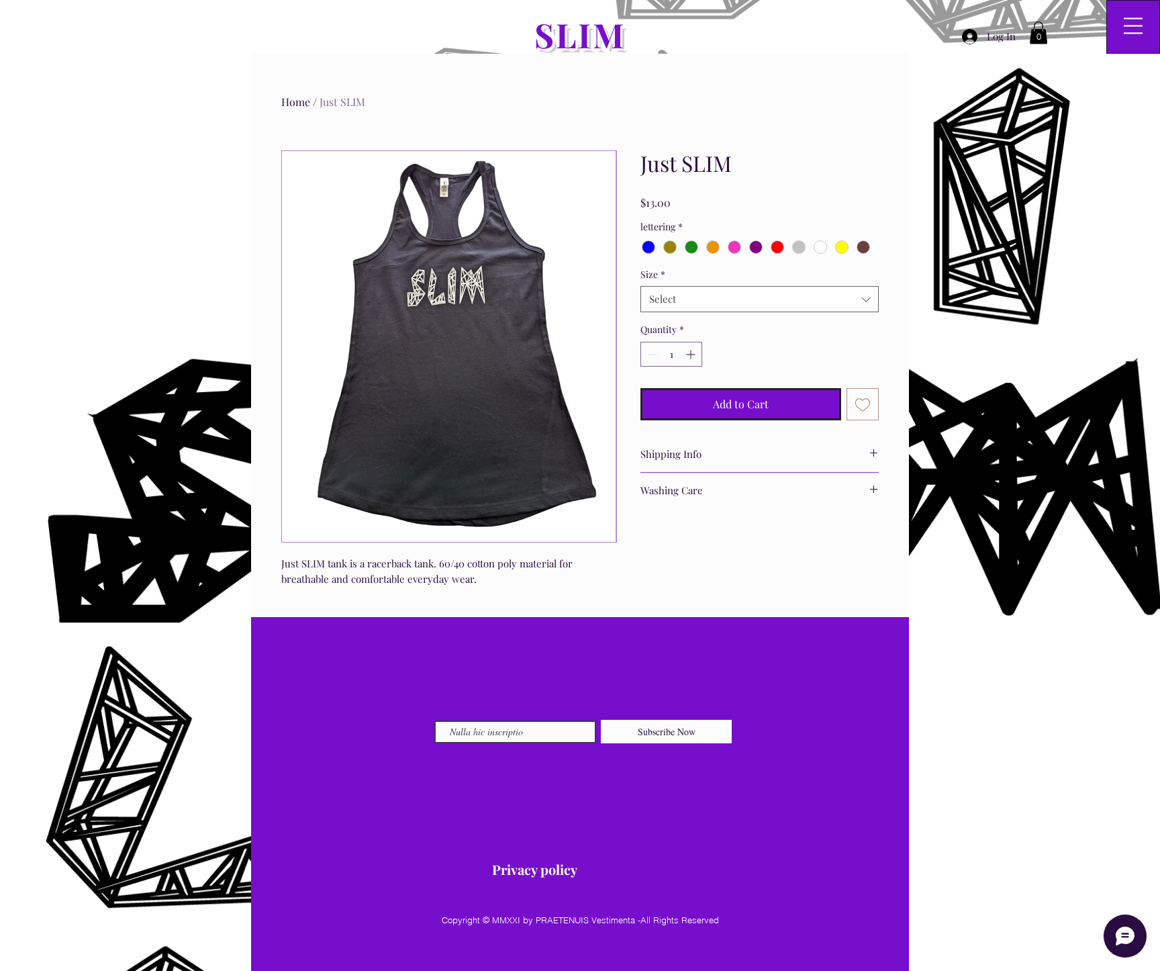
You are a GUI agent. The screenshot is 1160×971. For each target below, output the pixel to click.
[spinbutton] (671, 354)
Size (652, 274)
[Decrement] (650, 354)
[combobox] (759, 299)
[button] (1038, 32)
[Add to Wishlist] (863, 404)
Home (295, 102)
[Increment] (691, 354)
